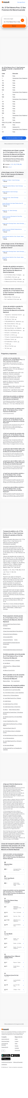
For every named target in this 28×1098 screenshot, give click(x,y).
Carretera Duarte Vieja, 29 (9, 728)
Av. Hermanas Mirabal (8, 745)
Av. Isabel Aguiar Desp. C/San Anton (11, 706)
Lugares (16, 1041)
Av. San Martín (6, 663)
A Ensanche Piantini (8, 639)
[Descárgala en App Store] (15, 1055)
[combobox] (14, 19)
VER (23, 274)
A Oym (15, 639)
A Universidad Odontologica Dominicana (12, 649)
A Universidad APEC (8, 637)
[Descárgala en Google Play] (5, 1055)
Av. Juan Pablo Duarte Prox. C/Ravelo (12, 698)
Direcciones (17, 1050)
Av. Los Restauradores (8, 738)
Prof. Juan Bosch (15, 681)
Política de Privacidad (17, 1062)
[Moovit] (5, 2)
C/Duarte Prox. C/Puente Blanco (11, 695)
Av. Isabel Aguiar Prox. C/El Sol (10, 704)
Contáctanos (4, 1064)
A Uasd (4, 647)
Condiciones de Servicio (6, 1062)
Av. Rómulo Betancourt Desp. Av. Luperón (13, 735)
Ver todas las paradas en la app (14, 138)
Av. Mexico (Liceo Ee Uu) (9, 670)
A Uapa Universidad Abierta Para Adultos (13, 631)
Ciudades (17, 1048)
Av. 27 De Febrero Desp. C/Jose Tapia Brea (13, 692)
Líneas (16, 1039)
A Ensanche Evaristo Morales (10, 634)
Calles (16, 1043)
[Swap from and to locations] (22, 20)
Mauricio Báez (6, 681)
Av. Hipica (5, 709)
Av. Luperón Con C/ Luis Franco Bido (11, 689)
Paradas (16, 1045)
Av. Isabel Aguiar (7, 701)
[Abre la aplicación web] (5, 1059)
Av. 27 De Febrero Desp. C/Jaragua (11, 660)
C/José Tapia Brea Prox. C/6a (10, 721)
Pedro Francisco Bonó (14, 709)
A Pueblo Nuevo (7, 628)
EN (3, 1050)
